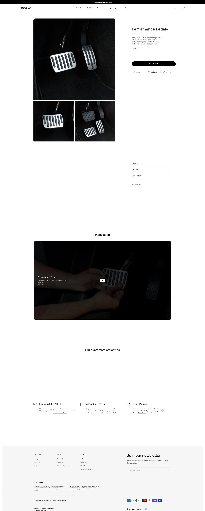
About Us (60, 459)
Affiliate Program (63, 466)
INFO (59, 454)
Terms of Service (39, 501)
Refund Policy (51, 501)
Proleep (41, 508)
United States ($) (135, 509)
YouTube (37, 462)
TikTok (36, 466)
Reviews (60, 462)
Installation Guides (86, 469)
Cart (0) (183, 8)
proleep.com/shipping (60, 413)
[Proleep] (25, 8)
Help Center (142, 413)
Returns (83, 462)
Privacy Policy (61, 501)
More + (134, 49)
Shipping (83, 466)
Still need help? (137, 184)
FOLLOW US (38, 454)
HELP (82, 454)
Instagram (37, 459)
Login (175, 8)
